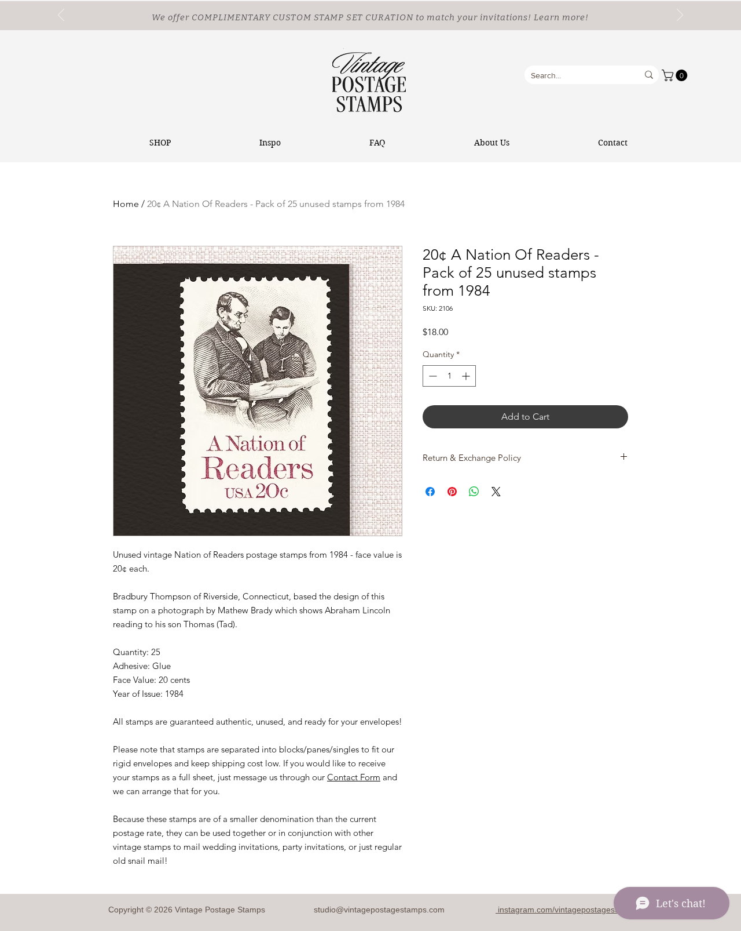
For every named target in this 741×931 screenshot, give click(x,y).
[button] (676, 75)
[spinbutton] (449, 376)
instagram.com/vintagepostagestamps (566, 909)
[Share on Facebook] (430, 492)
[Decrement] (431, 376)
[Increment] (467, 376)
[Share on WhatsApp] (474, 492)
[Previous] (61, 16)
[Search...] (649, 75)
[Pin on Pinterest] (452, 492)
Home (126, 203)
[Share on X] (496, 492)
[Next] (680, 16)
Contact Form (353, 777)
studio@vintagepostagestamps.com (379, 909)
